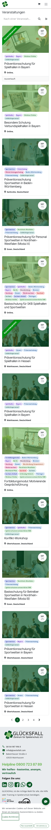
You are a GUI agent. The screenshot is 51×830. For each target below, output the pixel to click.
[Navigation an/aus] (46, 4)
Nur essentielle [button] (27, 826)
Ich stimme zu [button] (41, 826)
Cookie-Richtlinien (10, 817)
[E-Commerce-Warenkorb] (39, 4)
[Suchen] (39, 18)
